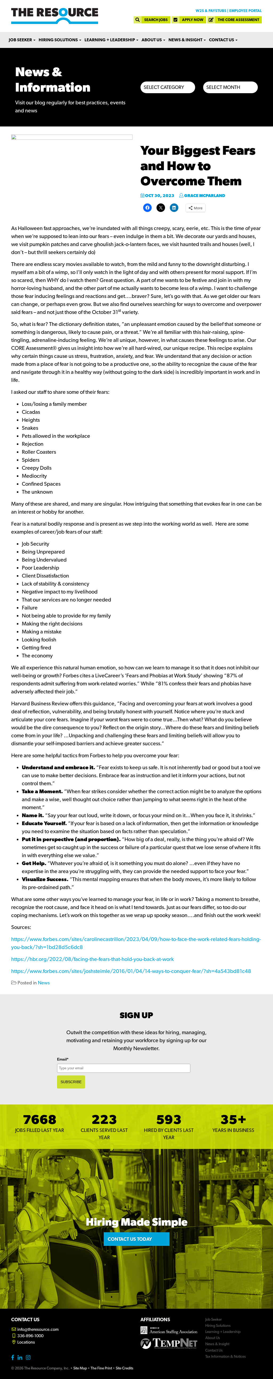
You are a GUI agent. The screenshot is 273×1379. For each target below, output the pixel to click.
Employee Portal (245, 11)
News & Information (52, 79)
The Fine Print (101, 1368)
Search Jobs (156, 20)
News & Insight (185, 39)
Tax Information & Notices (225, 1356)
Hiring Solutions (59, 39)
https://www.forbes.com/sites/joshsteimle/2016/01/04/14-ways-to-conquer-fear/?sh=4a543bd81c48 (131, 971)
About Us (152, 39)
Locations (26, 1342)
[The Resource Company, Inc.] (54, 16)
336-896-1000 (30, 1335)
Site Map (80, 1368)
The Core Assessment (238, 20)
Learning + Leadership (110, 39)
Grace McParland (204, 195)
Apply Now (192, 20)
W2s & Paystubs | (212, 11)
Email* (62, 1059)
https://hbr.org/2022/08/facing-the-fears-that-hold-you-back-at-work (92, 959)
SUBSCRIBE (71, 1082)
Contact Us (222, 39)
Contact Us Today (130, 1239)
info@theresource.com (38, 1329)
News (44, 982)
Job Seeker (21, 39)
